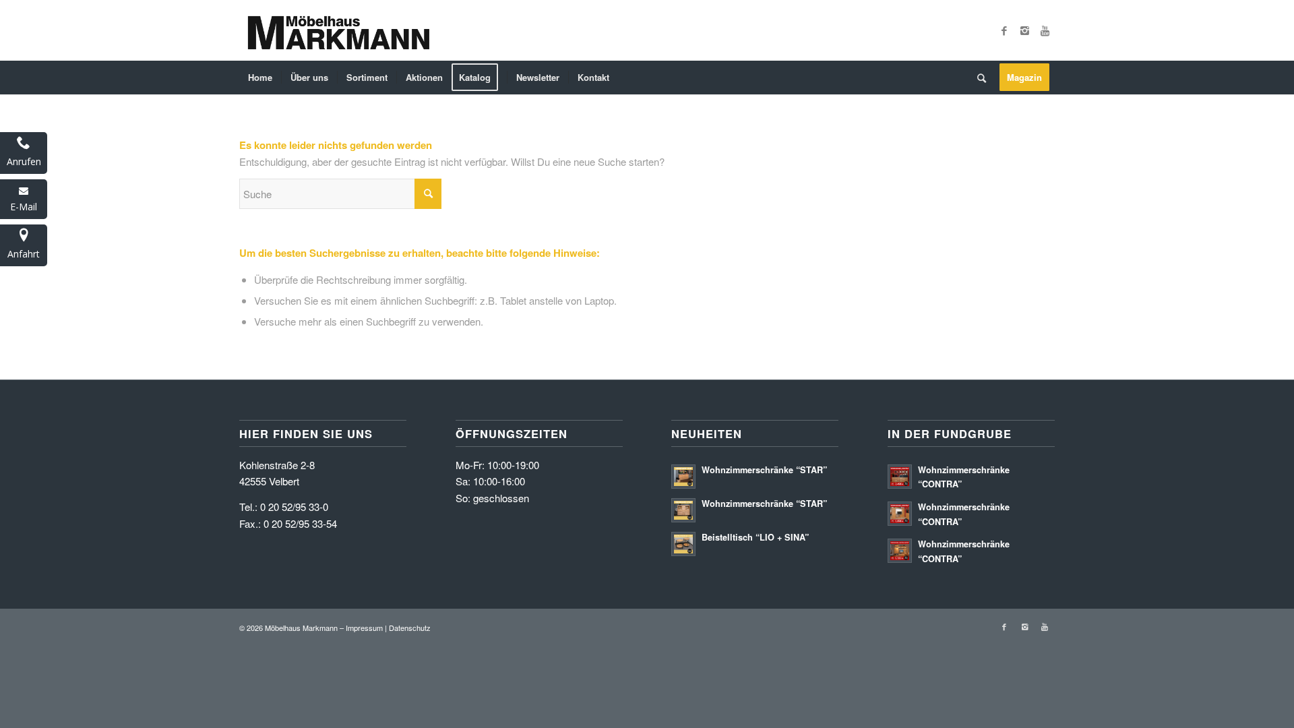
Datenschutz (410, 627)
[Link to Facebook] (1004, 30)
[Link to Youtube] (1045, 30)
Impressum (364, 627)
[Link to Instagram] (1024, 30)
